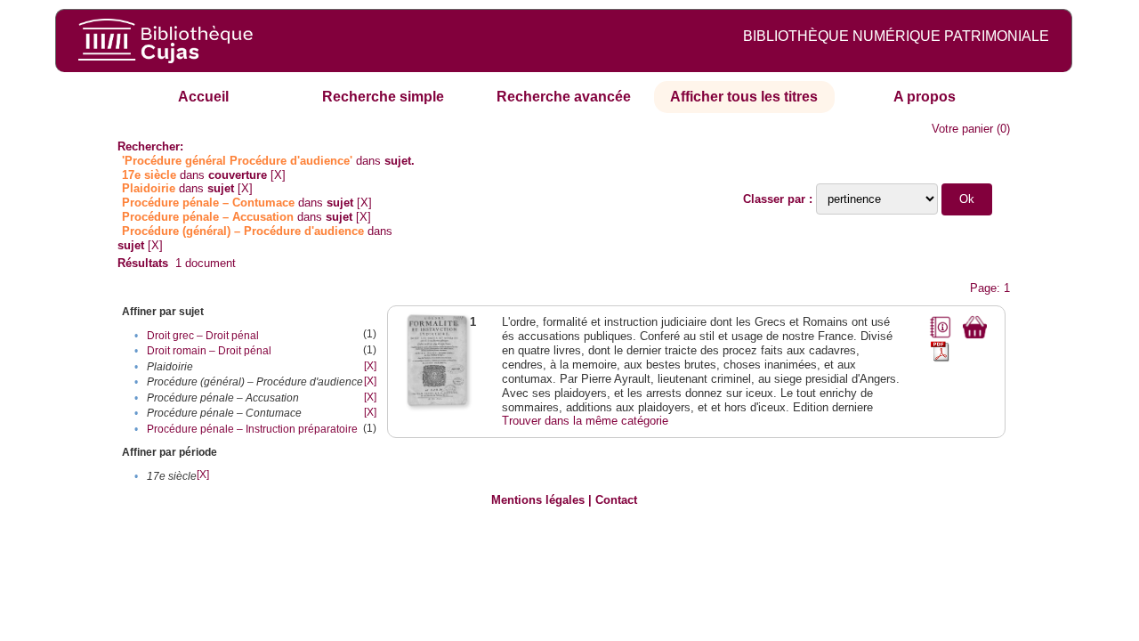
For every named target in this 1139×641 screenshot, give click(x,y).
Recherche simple (383, 96)
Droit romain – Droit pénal (209, 351)
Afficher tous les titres (744, 96)
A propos (924, 96)
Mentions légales (538, 500)
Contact (616, 500)
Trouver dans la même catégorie (585, 420)
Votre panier (962, 128)
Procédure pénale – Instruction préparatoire (252, 429)
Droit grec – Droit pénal (203, 335)
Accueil (203, 96)
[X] (278, 175)
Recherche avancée (564, 96)
